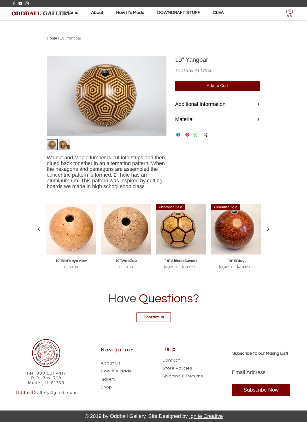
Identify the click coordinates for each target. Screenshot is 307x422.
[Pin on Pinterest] (187, 135)
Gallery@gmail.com (55, 392)
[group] (153, 239)
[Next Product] (268, 229)
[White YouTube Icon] (20, 3)
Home (52, 38)
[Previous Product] (39, 229)
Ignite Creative (206, 416)
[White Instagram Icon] (26, 3)
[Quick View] (71, 229)
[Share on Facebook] (178, 135)
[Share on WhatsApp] (196, 135)
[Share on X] (205, 135)
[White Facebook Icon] (14, 3)
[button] (289, 13)
